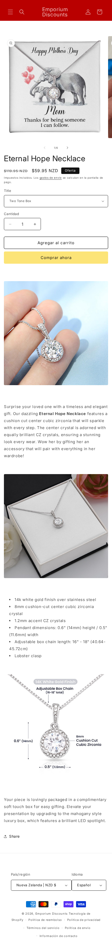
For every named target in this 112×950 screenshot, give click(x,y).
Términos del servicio (43, 928)
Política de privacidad (84, 920)
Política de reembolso (45, 920)
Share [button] (14, 836)
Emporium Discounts (51, 913)
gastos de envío (51, 177)
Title (7, 191)
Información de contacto (59, 936)
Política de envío (78, 928)
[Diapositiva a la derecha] (67, 147)
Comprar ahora (56, 257)
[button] (10, 12)
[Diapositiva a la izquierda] (44, 147)
